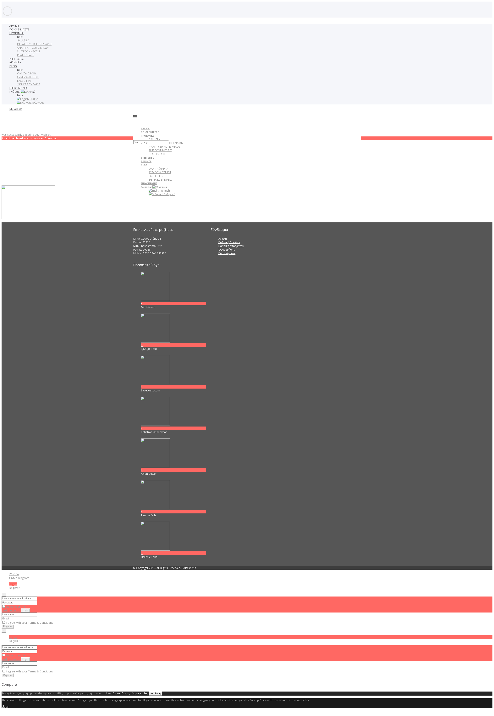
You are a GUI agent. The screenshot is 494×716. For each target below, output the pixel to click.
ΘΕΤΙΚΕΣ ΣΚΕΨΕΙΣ (28, 84)
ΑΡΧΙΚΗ (14, 26)
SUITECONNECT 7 (28, 51)
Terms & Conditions (40, 622)
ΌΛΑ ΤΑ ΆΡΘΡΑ (27, 73)
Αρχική (222, 238)
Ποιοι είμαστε (226, 253)
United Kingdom (19, 578)
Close (5, 706)
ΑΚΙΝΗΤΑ (15, 62)
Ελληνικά (37, 102)
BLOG (13, 66)
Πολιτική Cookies (229, 242)
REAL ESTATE (25, 55)
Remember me (15, 606)
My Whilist (15, 109)
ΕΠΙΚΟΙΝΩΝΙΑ (18, 88)
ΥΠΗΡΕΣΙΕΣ (16, 59)
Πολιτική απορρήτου (231, 246)
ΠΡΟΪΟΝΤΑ (16, 33)
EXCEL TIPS (24, 80)
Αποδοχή (155, 693)
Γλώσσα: (15, 91)
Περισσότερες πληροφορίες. (130, 693)
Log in (13, 584)
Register (14, 588)
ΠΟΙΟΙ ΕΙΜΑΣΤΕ (19, 29)
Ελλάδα (14, 574)
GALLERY (23, 40)
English (33, 99)
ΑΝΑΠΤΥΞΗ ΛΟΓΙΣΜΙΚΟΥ (33, 48)
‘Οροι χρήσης (226, 249)
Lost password (11, 610)
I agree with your (29, 622)
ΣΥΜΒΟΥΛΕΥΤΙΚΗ (28, 77)
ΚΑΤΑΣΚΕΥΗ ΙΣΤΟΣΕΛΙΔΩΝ (34, 44)
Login (25, 610)
